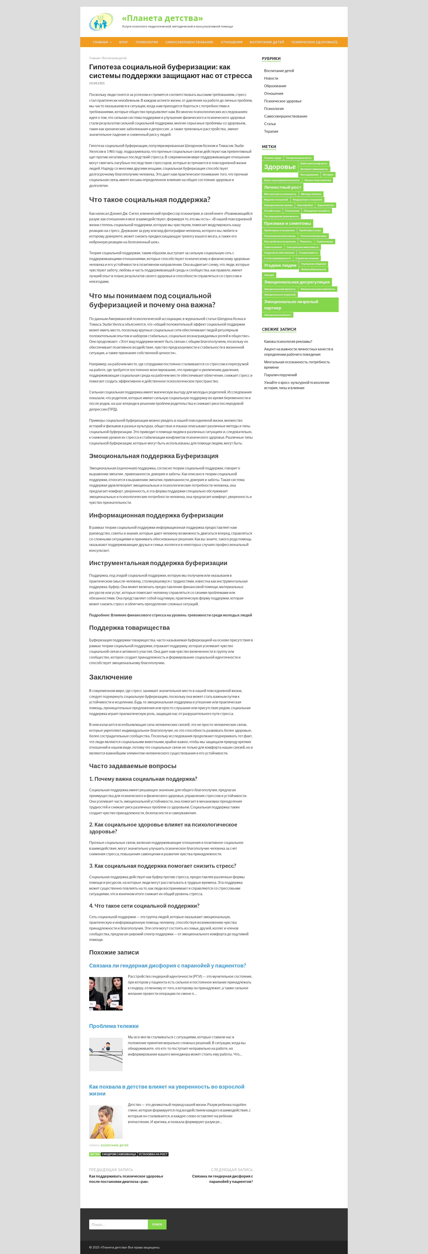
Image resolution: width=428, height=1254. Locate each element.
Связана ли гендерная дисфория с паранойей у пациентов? (167, 965)
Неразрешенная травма (278, 205)
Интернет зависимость (314, 168)
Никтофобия (305, 205)
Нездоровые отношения (307, 199)
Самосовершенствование (189, 42)
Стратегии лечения (307, 258)
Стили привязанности (277, 258)
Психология (147, 42)
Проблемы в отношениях (279, 230)
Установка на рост (153, 1154)
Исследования (309, 174)
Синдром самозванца (119, 1154)
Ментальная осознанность (280, 193)
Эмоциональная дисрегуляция (297, 281)
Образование (275, 86)
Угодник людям (280, 265)
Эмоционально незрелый (280, 294)
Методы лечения (311, 193)
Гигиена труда (272, 157)
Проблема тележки (114, 1026)
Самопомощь (325, 241)
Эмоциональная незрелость (317, 288)
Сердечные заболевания (279, 252)
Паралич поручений (280, 375)
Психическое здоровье (313, 42)
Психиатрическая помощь (280, 235)
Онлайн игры (272, 210)
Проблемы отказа (310, 230)
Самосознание (273, 247)
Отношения (231, 42)
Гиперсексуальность (299, 157)
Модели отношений (276, 199)
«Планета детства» (162, 17)
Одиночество (325, 205)
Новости (271, 78)
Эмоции (269, 274)
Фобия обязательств (313, 269)
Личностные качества (318, 180)
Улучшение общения (313, 263)
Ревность (306, 241)
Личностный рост (282, 187)
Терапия (271, 131)
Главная (100, 42)
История (328, 174)
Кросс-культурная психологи (282, 180)
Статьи (270, 124)
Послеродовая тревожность (281, 216)
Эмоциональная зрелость (280, 288)
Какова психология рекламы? (288, 341)
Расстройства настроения (280, 241)
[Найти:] (128, 1224)
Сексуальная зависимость (303, 247)
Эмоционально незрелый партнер (291, 304)
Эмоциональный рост (277, 314)
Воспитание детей (267, 42)
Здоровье (280, 166)
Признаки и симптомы (287, 223)
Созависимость (308, 252)
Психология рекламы (313, 235)
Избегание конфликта (313, 163)
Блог (123, 42)
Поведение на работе (317, 210)
